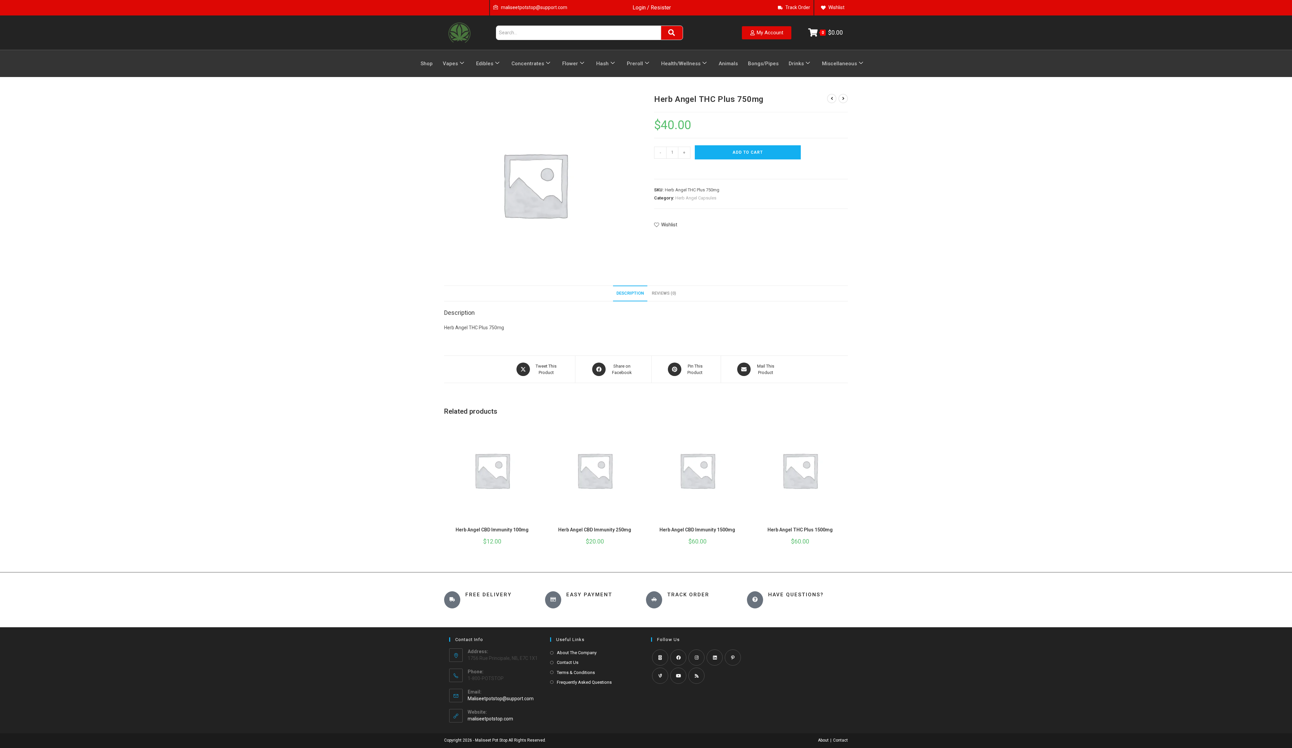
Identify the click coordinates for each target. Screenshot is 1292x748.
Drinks (796, 64)
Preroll (635, 64)
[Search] (672, 33)
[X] (660, 657)
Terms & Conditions (576, 672)
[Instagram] (696, 657)
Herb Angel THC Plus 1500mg (800, 529)
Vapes (450, 64)
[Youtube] (678, 676)
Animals (728, 64)
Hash (602, 64)
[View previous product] (831, 98)
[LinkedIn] (715, 657)
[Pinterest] (733, 657)
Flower (570, 64)
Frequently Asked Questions (584, 682)
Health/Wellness (681, 64)
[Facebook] (678, 657)
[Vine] (660, 676)
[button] (657, 168)
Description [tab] (630, 293)
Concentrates (527, 64)
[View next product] (843, 98)
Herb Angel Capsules (695, 197)
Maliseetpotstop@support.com (501, 698)
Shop (427, 64)
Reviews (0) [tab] (664, 293)
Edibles (484, 64)
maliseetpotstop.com (490, 718)
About (823, 740)
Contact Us (567, 662)
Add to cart (747, 152)
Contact (840, 740)
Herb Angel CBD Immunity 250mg (594, 529)
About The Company (577, 652)
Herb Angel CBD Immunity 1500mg (697, 529)
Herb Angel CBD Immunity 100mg (492, 529)
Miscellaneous (839, 64)
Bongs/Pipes (763, 64)
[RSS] (696, 676)
